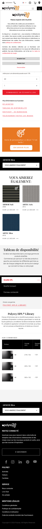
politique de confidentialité (13, 42)
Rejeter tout (21, 63)
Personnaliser (21, 67)
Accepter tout (21, 58)
